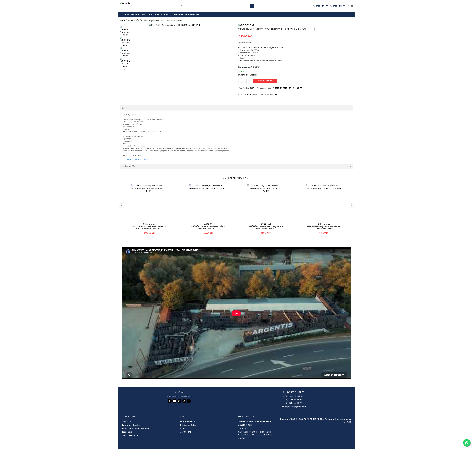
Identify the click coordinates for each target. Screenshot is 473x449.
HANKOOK (207, 224)
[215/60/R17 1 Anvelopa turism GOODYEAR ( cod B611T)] (183, 58)
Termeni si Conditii (131, 425)
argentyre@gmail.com (295, 406)
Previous (125, 25)
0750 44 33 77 (295, 403)
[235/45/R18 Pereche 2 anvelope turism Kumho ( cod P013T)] (324, 202)
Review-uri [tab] (128, 166)
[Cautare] (252, 6)
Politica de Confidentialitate (135, 428)
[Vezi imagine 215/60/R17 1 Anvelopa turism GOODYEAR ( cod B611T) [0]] (125, 31)
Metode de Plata (188, 421)
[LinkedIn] (179, 401)
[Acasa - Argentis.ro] (136, 6)
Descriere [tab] (126, 108)
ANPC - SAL (185, 432)
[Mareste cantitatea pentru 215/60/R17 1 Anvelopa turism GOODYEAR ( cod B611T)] (248, 81)
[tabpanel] (183, 58)
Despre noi (127, 421)
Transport (127, 432)
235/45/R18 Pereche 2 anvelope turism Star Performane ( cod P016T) (149, 227)
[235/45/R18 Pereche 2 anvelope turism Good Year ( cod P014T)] (265, 202)
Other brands (149, 224)
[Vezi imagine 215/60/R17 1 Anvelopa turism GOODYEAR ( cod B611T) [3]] (125, 63)
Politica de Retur (188, 425)
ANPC (183, 428)
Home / (123, 20)
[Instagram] (189, 401)
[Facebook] (170, 401)
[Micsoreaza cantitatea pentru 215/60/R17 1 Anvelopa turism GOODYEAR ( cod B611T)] (240, 81)
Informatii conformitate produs (135, 159)
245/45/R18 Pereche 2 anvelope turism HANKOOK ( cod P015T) (208, 227)
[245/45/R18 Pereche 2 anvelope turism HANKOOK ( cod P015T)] (207, 202)
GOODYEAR (266, 224)
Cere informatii (270, 94)
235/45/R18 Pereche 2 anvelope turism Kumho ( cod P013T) (324, 227)
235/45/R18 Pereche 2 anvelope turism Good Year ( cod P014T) (266, 227)
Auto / (131, 20)
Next (125, 69)
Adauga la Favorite (248, 94)
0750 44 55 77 (295, 399)
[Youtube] (174, 401)
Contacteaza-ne (130, 435)
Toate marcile (192, 14)
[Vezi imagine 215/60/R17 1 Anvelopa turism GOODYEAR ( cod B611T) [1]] (125, 42)
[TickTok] (184, 401)
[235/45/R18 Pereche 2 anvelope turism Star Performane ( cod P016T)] (149, 202)
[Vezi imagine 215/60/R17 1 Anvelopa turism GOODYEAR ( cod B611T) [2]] (125, 52)
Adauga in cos (265, 81)
